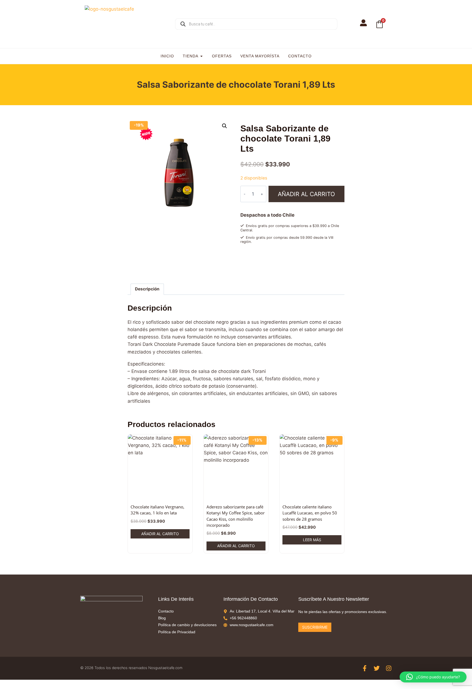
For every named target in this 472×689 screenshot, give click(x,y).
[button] (224, 126)
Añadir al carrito (306, 194)
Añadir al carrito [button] (160, 533)
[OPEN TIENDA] (201, 56)
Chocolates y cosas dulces (281, 256)
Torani (257, 271)
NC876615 (264, 266)
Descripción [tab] (147, 288)
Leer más (312, 539)
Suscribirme (315, 627)
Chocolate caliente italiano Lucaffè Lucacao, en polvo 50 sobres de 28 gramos (309, 513)
